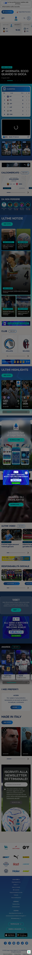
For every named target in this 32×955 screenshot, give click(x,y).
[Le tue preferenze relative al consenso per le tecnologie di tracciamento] (29, 952)
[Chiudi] (26, 472)
